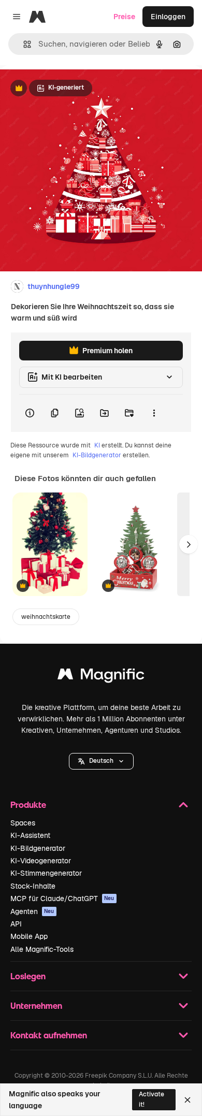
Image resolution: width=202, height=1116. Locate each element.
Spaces (22, 823)
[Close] (187, 1100)
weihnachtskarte (45, 617)
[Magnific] (101, 677)
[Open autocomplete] (23, 44)
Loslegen (28, 975)
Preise (124, 16)
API (16, 924)
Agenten (32, 911)
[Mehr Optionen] (153, 413)
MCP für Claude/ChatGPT (62, 898)
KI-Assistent (30, 835)
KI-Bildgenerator (97, 455)
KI (97, 445)
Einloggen (168, 16)
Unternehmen (36, 1005)
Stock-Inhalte (32, 886)
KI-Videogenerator (40, 860)
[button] (101, 761)
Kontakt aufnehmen (48, 1035)
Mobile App (29, 936)
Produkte (28, 804)
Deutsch (101, 761)
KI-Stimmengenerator (46, 873)
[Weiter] (188, 544)
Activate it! (151, 1099)
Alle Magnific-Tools (42, 949)
